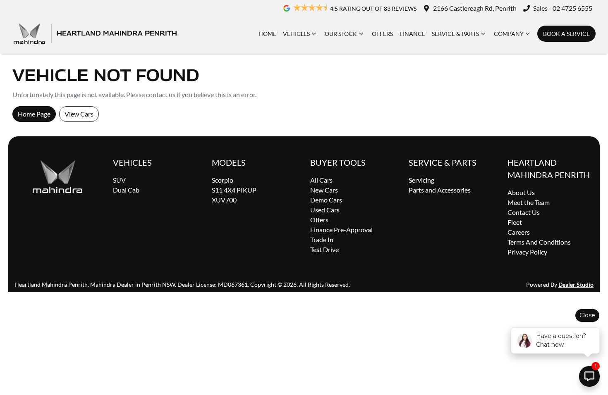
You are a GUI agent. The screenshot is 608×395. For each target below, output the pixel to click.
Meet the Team (528, 202)
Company (509, 33)
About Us (521, 192)
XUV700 (224, 200)
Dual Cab (126, 190)
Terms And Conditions (539, 242)
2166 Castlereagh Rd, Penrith (475, 8)
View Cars (79, 114)
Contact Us (523, 212)
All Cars (321, 180)
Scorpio (222, 180)
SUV (119, 180)
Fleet (514, 222)
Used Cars (325, 210)
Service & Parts (455, 33)
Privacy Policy (527, 252)
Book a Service (566, 33)
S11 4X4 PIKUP (234, 190)
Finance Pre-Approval (341, 229)
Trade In (321, 239)
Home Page (34, 114)
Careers (518, 232)
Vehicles (296, 33)
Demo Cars (326, 200)
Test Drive (324, 249)
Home (267, 33)
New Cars (324, 190)
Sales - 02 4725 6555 (562, 8)
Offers (382, 33)
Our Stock (341, 33)
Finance (412, 33)
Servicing (421, 180)
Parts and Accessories (440, 190)
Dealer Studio (576, 284)
